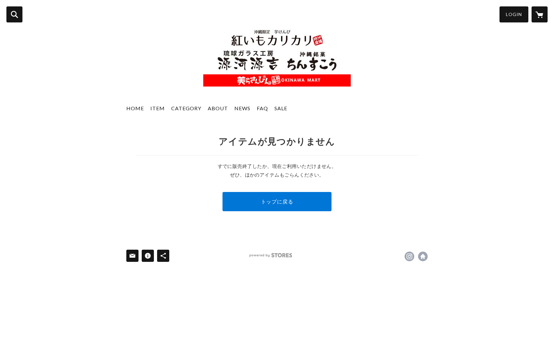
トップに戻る (277, 201)
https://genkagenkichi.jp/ (423, 256)
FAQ (262, 108)
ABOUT (218, 108)
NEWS (242, 108)
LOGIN (514, 14)
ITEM (157, 108)
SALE (280, 108)
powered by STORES (271, 255)
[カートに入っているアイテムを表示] (540, 14)
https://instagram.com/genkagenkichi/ (409, 256)
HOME (135, 108)
